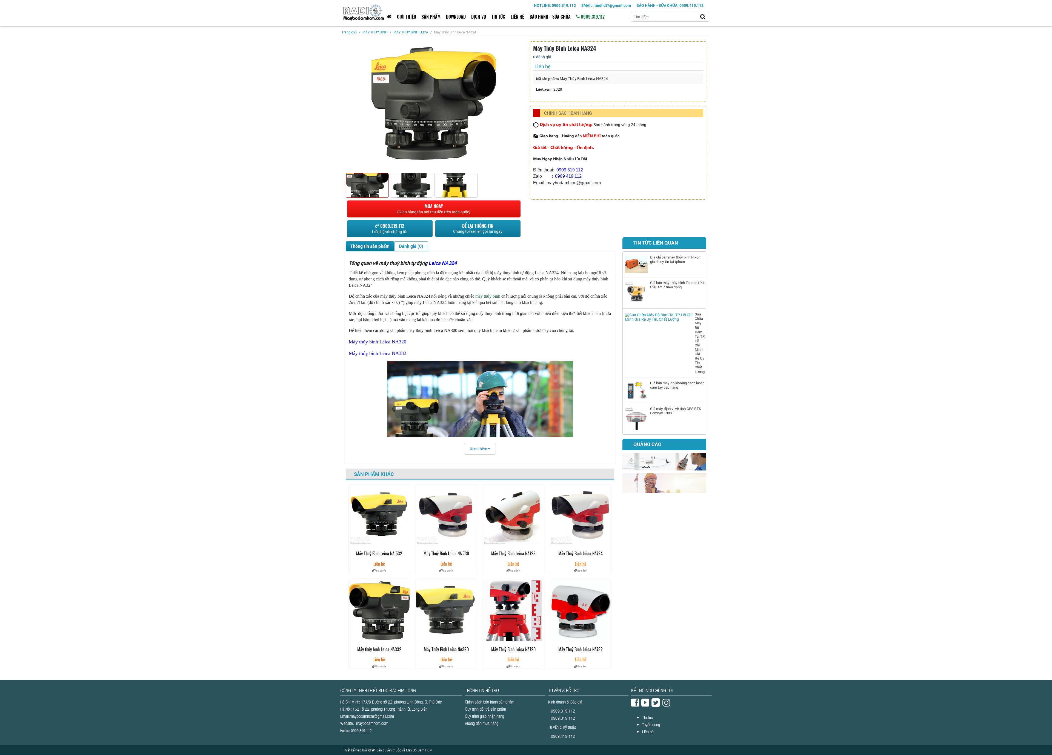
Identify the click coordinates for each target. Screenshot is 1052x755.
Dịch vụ (478, 16)
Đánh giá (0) (411, 246)
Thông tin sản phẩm (370, 246)
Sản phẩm (431, 16)
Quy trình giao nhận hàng (484, 716)
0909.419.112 (563, 736)
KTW (371, 750)
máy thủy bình (487, 296)
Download (456, 16)
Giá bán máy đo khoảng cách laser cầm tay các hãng (677, 385)
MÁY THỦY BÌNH (375, 32)
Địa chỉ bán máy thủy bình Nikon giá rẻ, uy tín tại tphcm (675, 259)
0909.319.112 (592, 16)
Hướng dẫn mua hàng (481, 723)
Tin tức (498, 16)
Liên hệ (517, 16)
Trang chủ (349, 32)
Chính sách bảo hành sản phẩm (489, 702)
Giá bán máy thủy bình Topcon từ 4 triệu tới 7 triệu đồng (677, 284)
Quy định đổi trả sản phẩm (485, 709)
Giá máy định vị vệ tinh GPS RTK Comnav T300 (675, 410)
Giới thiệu (406, 16)
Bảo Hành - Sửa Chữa (550, 16)
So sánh (380, 570)
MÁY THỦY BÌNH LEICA (410, 32)
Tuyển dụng (651, 724)
